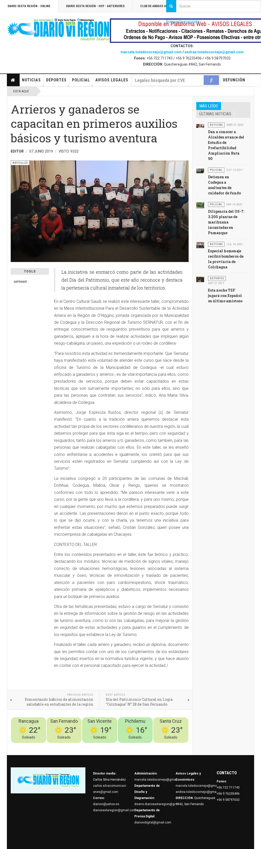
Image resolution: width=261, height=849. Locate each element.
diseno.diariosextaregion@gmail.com (161, 804)
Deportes (56, 80)
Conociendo (98, 746)
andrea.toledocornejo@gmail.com (214, 52)
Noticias (31, 80)
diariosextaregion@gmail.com (114, 810)
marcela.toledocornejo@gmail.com (151, 52)
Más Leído (208, 106)
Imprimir (20, 282)
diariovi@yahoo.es (106, 804)
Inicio (13, 80)
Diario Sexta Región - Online (29, 6)
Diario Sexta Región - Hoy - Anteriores (95, 6)
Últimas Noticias (215, 113)
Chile (113, 746)
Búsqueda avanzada (182, 21)
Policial (81, 80)
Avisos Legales (111, 80)
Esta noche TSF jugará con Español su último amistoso (225, 295)
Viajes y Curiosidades (150, 746)
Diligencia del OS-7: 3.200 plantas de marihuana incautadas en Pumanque (226, 222)
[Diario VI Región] (58, 29)
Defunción (234, 80)
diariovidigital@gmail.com (152, 822)
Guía (171, 746)
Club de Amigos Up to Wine (160, 6)
